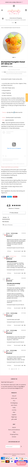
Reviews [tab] (5, 217)
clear (14, 412)
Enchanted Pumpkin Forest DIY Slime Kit (15, 247)
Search (14, 427)
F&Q (14, 432)
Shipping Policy (14, 434)
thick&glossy (14, 403)
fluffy (14, 407)
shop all (14, 396)
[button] (22, 251)
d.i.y (14, 400)
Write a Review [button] (14, 212)
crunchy (14, 410)
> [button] (18, 369)
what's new (14, 398)
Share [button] (10, 251)
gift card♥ (14, 419)
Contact (14, 436)
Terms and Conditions (14, 429)
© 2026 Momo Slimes (7, 454)
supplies (14, 414)
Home (2, 27)
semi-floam (14, 405)
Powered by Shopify (16, 454)
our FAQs (21, 386)
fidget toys (14, 417)
